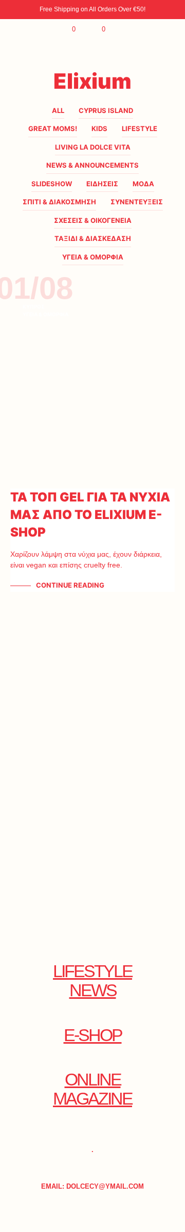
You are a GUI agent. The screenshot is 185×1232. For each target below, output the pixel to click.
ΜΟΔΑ (143, 184)
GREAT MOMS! (52, 128)
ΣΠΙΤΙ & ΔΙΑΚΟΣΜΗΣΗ (59, 202)
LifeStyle (139, 128)
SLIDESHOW (51, 184)
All (58, 110)
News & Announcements (92, 165)
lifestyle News (92, 981)
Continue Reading (70, 585)
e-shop (93, 1035)
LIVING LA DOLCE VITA (93, 147)
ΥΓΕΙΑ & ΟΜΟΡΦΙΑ (92, 257)
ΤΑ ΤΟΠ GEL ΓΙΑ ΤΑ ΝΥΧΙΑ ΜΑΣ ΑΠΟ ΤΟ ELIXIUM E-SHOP (90, 515)
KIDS (99, 128)
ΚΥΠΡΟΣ (34, 306)
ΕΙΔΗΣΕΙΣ (102, 184)
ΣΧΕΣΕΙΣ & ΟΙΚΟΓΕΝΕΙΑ (93, 220)
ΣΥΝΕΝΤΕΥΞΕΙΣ (136, 202)
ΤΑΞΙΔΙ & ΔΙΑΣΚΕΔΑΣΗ (92, 238)
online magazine (92, 1089)
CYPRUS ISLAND (106, 110)
